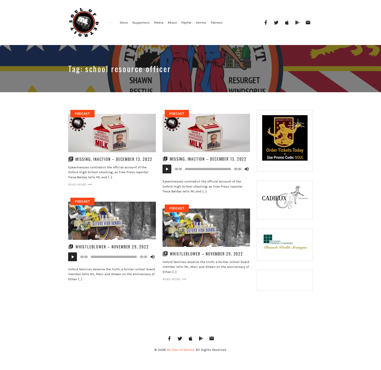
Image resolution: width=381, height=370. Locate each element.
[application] (206, 169)
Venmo (201, 22)
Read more (77, 184)
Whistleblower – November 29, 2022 (112, 247)
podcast (82, 114)
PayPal (186, 22)
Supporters (140, 22)
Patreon (216, 22)
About (172, 22)
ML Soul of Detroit (180, 350)
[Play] (166, 169)
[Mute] (246, 169)
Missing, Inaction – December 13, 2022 (113, 159)
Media (158, 22)
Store (124, 22)
